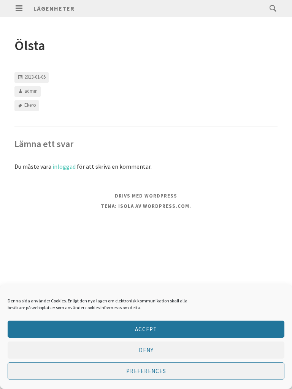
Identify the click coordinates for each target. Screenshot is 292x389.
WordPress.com (166, 206)
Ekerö (30, 105)
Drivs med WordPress (146, 196)
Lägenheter (54, 8)
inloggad (64, 166)
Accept (146, 329)
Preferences (146, 371)
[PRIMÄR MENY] (19, 8)
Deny (146, 350)
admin (31, 91)
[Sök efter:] (271, 8)
